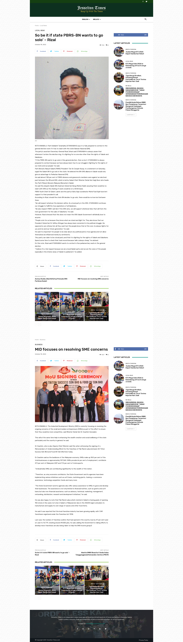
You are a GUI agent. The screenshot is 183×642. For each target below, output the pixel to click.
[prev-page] (36, 324)
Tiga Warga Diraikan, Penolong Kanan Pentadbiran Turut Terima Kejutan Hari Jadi (96, 315)
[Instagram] (83, 629)
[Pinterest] (94, 629)
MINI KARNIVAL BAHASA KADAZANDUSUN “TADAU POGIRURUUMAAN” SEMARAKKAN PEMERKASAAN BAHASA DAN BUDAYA (137, 92)
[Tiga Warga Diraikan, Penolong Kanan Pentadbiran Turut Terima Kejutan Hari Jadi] (96, 306)
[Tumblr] (100, 629)
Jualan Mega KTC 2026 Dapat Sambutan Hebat (47, 317)
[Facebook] (143, 1)
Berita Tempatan (46, 314)
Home (37, 25)
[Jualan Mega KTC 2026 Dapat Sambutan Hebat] (47, 306)
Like (145, 35)
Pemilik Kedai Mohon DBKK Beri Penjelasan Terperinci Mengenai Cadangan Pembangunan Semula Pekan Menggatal (136, 106)
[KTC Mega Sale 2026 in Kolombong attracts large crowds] (72, 306)
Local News (43, 25)
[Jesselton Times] (91, 10)
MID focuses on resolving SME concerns (93, 279)
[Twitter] (146, 1)
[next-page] (39, 324)
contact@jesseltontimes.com (95, 623)
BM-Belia (128, 85)
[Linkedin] (89, 629)
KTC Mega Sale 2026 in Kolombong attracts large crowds (72, 316)
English (85, 19)
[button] (145, 19)
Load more (130, 115)
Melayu (96, 19)
